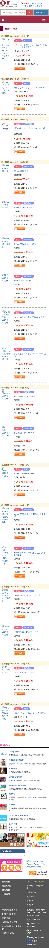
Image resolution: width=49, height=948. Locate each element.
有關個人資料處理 (9, 922)
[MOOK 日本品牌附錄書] (3, 787)
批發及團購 (7, 885)
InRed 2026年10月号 (23, 207)
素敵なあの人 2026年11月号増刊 (28, 595)
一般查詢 (6, 893)
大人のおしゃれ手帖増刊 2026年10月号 (30, 354)
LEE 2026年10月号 (22, 280)
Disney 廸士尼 (14, 751)
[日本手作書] (3, 826)
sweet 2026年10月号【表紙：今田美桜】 (29, 515)
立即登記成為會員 (34, 6)
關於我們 (6, 881)
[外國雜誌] (12, 839)
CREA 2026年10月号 (23, 171)
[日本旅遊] (3, 807)
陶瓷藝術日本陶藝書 (16, 760)
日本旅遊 (12, 804)
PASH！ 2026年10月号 (24, 473)
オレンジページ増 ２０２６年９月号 (30, 87)
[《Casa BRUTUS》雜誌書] (3, 818)
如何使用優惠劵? (9, 914)
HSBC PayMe (8, 933)
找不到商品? (41, 12)
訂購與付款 (31, 892)
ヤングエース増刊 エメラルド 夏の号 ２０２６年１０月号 (30, 46)
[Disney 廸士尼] (3, 754)
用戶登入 (38, 3)
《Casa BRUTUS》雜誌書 (18, 815)
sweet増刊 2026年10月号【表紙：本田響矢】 (29, 553)
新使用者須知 (35, 881)
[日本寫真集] (3, 771)
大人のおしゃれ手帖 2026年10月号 (29, 317)
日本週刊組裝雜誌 (15, 777)
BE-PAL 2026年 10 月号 (24, 432)
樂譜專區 (12, 793)
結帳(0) (26, 3)
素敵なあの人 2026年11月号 (26, 631)
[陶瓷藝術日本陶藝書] (3, 762)
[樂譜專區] (3, 796)
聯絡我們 (6, 889)
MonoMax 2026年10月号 (25, 396)
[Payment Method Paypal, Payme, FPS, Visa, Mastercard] (38, 864)
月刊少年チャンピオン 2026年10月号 (30, 129)
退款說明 (30, 904)
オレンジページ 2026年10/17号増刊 (29, 713)
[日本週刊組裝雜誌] (3, 779)
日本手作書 (13, 824)
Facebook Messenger (33, 925)
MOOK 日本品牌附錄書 (17, 785)
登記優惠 (6, 918)
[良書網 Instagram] (36, 937)
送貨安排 (30, 896)
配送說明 (30, 900)
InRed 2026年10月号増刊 (25, 244)
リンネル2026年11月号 (24, 672)
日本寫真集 (13, 768)
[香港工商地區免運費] (11, 865)
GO (29, 12)
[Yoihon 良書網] (8, 3)
